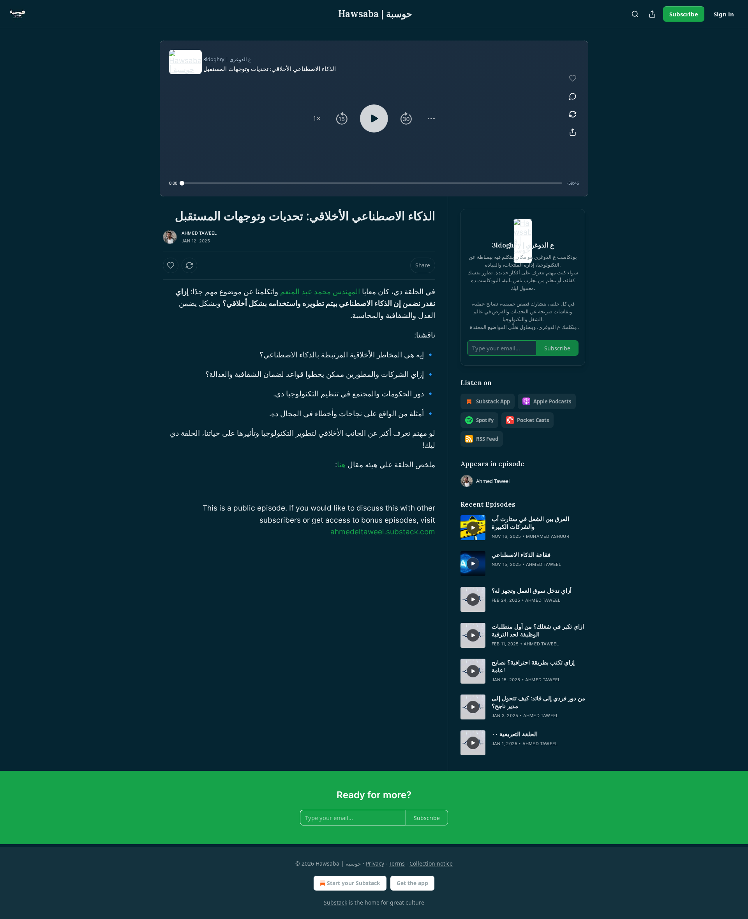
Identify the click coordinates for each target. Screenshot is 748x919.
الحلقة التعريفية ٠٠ (515, 734)
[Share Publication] (652, 14)
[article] (522, 527)
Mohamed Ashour (547, 536)
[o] (473, 527)
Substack (335, 902)
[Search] (635, 14)
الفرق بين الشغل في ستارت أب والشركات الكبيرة (530, 522)
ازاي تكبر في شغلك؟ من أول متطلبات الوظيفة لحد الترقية (538, 630)
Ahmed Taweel (199, 233)
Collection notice (431, 863)
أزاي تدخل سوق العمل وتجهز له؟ (532, 590)
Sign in (724, 14)
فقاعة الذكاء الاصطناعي (521, 554)
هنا (341, 464)
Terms (397, 863)
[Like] (170, 265)
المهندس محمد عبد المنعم (320, 291)
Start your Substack (353, 883)
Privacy (375, 863)
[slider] (372, 183)
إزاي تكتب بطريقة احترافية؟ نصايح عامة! (533, 666)
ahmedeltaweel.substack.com (382, 531)
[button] (316, 118)
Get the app (412, 883)
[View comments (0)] (572, 96)
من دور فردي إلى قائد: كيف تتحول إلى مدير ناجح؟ (538, 702)
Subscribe (683, 14)
